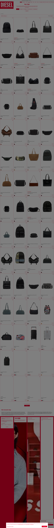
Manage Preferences (20, 524)
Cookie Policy (31, 524)
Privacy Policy (27, 524)
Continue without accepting (10, 526)
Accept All (44, 526)
